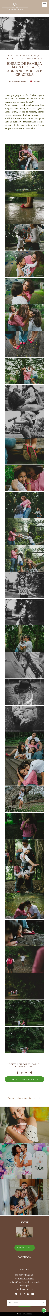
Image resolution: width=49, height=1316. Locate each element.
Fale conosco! (14, 1303)
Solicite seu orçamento (24, 1079)
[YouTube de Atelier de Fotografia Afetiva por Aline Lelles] (32, 1294)
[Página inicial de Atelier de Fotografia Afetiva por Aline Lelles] (15, 7)
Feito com (24, 1314)
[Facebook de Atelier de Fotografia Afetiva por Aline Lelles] (20, 1294)
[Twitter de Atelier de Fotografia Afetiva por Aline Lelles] (16, 1294)
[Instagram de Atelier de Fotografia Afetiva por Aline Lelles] (24, 1294)
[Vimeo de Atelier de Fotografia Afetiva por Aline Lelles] (28, 1294)
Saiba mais (24, 1248)
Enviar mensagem (26, 1278)
